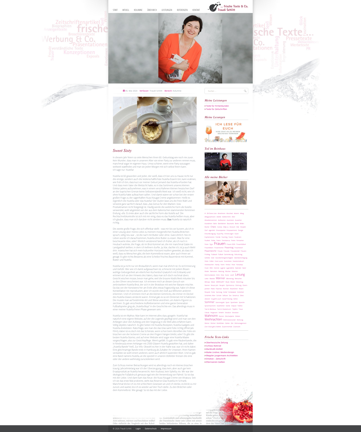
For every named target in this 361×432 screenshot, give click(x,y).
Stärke (228, 306)
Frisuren (243, 251)
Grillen (211, 261)
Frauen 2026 (231, 244)
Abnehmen (221, 213)
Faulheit (207, 240)
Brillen (242, 223)
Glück (206, 261)
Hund (206, 268)
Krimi (218, 275)
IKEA (211, 268)
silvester (207, 299)
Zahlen (227, 323)
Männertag (230, 278)
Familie (218, 237)
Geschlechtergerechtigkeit (224, 258)
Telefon (239, 306)
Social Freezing (227, 299)
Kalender (238, 268)
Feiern (218, 240)
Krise (222, 275)
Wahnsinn (211, 316)
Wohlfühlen (220, 323)
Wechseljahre (229, 316)
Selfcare (225, 295)
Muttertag (239, 282)
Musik (227, 282)
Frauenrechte (219, 248)
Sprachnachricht (210, 306)
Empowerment (232, 230)
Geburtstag (238, 254)
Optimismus (230, 285)
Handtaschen (209, 264)
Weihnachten (213, 319)
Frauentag (229, 247)
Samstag (219, 292)
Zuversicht (236, 327)
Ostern (245, 285)
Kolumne (173, 90)
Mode (213, 282)
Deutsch (232, 227)
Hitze (233, 264)
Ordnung (238, 285)
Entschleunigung (210, 234)
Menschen (238, 278)
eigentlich (212, 230)
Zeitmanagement (240, 323)
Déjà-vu (225, 227)
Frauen (219, 243)
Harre (222, 264)
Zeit (232, 323)
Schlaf (225, 292)
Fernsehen (240, 240)
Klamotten (213, 271)
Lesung (240, 274)
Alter (233, 217)
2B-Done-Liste (212, 213)
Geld (212, 258)
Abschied (229, 213)
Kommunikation (210, 275)
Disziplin (243, 227)
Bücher (207, 227)
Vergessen (213, 312)
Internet (216, 268)
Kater (244, 268)
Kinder (207, 271)
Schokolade (232, 292)
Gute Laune (219, 261)
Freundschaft (235, 251)
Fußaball (214, 254)
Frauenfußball (241, 244)
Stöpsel (233, 306)
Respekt (207, 292)
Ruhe (213, 292)
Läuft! (232, 275)
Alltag (242, 213)
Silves (242, 295)
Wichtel (213, 323)
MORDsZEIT (220, 282)
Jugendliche (230, 268)
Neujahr (222, 285)
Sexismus (236, 295)
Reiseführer (234, 289)
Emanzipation (220, 230)
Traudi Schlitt (151, 90)
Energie (240, 230)
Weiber (237, 316)
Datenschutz (151, 428)
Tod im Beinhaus (210, 309)
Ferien (233, 240)
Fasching (224, 237)
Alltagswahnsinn (210, 217)
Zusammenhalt (227, 327)
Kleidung (221, 271)
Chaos (213, 226)
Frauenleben (209, 248)
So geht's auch (216, 299)
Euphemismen (209, 237)
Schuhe (218, 295)
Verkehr (221, 312)
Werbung (240, 320)
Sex (230, 295)
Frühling (207, 254)
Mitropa (207, 282)
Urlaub (207, 312)
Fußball (220, 254)
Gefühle (207, 258)
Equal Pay (220, 234)
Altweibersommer (211, 220)
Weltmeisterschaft (229, 320)
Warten (221, 316)
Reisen (241, 289)
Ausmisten (230, 220)
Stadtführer (221, 306)
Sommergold (220, 302)
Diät (237, 227)
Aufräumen (222, 220)
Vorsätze (228, 312)
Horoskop (239, 264)
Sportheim (234, 302)
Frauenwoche (210, 250)
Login (138, 428)
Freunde (226, 251)
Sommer (209, 302)
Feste (206, 244)
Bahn (215, 223)
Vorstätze (235, 312)
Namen (207, 285)
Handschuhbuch (238, 261)
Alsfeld (219, 217)
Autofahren (208, 223)
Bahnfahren (222, 223)
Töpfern (235, 309)
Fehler (213, 240)
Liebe (206, 278)
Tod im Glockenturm (224, 309)
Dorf (206, 230)
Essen (237, 234)
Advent (236, 213)
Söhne (235, 299)
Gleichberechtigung (240, 258)
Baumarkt (230, 223)
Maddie (212, 278)
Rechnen (226, 289)
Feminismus (226, 240)
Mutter (232, 282)
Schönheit (240, 292)
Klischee (228, 271)
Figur (211, 244)
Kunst (227, 275)
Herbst (228, 264)
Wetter (207, 323)
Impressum (166, 428)
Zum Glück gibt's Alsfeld (213, 327)
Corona (219, 227)
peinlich (207, 289)
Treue (241, 309)
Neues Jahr (214, 285)
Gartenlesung (228, 254)
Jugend (222, 268)
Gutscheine (228, 261)
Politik (213, 289)
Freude (220, 251)
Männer (220, 278)
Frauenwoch (239, 248)
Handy (217, 264)
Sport (227, 302)
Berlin (237, 223)
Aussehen (238, 220)
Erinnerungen (229, 234)
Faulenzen (237, 237)
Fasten (231, 237)
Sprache (242, 302)
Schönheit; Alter (210, 295)
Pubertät (219, 289)
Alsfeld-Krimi (226, 217)
